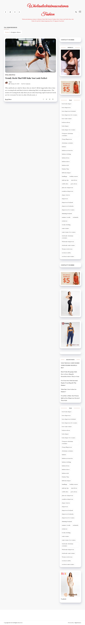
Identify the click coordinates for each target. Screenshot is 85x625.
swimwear (64, 221)
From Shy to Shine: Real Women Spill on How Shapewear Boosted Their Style (70, 398)
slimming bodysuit (67, 213)
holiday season (74, 176)
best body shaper (66, 104)
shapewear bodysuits (68, 206)
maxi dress (74, 180)
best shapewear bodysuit (69, 111)
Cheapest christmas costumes (67, 134)
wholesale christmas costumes (67, 237)
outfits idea (65, 184)
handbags (64, 176)
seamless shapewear (67, 191)
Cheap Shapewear (67, 139)
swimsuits (75, 217)
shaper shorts (66, 195)
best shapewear (66, 107)
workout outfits (66, 253)
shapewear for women (68, 210)
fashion (64, 146)
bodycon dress (66, 122)
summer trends (66, 217)
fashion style (65, 165)
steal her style (10, 74)
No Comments (26, 83)
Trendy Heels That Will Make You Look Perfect (26, 78)
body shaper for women (68, 130)
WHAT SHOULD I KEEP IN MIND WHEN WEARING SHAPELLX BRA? (70, 365)
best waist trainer (67, 118)
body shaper (65, 126)
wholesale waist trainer (68, 245)
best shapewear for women (69, 115)
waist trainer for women (68, 232)
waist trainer (65, 228)
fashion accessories (67, 150)
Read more (8, 99)
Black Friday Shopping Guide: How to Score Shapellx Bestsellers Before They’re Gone (70, 374)
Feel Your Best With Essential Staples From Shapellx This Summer (69, 383)
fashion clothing (66, 154)
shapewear (65, 198)
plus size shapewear (67, 187)
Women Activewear (67, 249)
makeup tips (65, 180)
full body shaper (66, 172)
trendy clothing (66, 224)
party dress (74, 184)
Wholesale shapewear (68, 241)
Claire (10, 82)
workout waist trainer (68, 256)
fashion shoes (66, 161)
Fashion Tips (65, 169)
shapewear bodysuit (67, 202)
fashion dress (65, 158)
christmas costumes (67, 143)
